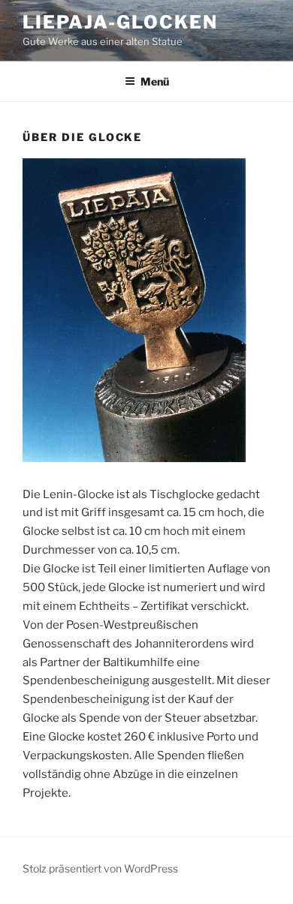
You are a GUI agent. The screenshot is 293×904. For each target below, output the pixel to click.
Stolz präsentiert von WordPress (100, 868)
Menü (154, 81)
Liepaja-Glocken (120, 22)
